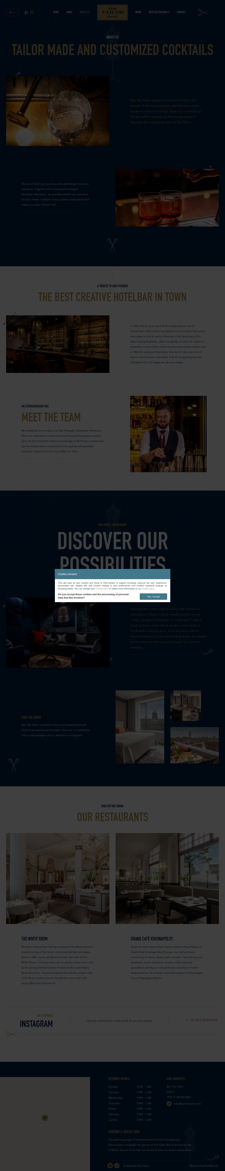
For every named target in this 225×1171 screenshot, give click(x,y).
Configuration (102, 588)
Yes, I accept (153, 596)
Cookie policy (148, 588)
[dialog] (112, 585)
